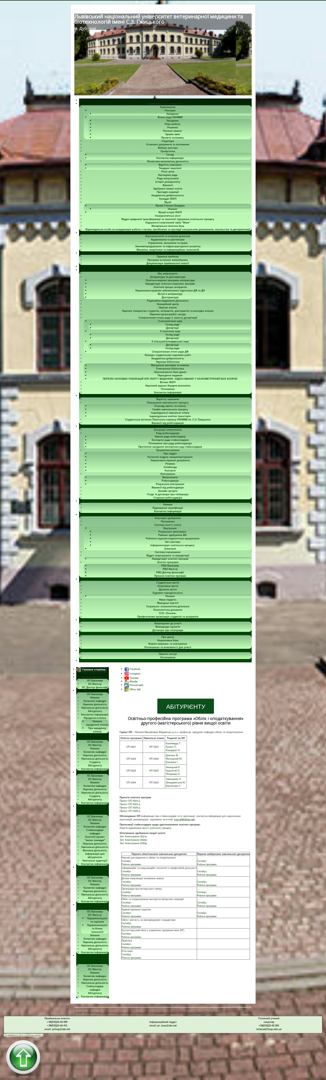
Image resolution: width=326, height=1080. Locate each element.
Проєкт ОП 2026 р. (130, 811)
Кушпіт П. (171, 746)
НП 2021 (154, 746)
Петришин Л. (173, 774)
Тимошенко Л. (174, 779)
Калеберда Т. (173, 743)
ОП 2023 (131, 770)
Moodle (133, 681)
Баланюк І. (172, 762)
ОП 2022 (131, 758)
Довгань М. (172, 755)
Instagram (135, 673)
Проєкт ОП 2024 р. (130, 804)
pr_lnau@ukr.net (167, 1025)
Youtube (133, 678)
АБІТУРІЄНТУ (185, 706)
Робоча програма (131, 864)
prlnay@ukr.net (61, 1029)
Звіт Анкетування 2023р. (134, 843)
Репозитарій (136, 685)
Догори (248, 1012)
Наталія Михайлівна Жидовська (153, 732)
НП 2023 (154, 770)
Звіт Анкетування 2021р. (134, 836)
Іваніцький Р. (173, 767)
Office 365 (135, 689)
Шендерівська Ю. (176, 782)
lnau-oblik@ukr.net (184, 819)
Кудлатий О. (173, 770)
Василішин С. (173, 785)
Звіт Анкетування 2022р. (134, 839)
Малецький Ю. (174, 758)
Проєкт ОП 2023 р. (130, 800)
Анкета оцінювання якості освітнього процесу (145, 828)
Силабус (126, 861)
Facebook (134, 669)
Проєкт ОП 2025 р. (130, 807)
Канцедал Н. (173, 750)
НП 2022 (154, 758)
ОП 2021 (131, 746)
